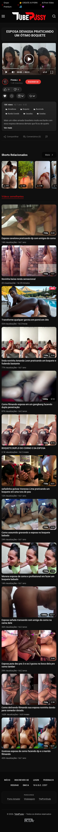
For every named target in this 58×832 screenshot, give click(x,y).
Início (7, 780)
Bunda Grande (13, 114)
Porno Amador (13, 799)
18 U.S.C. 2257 (40, 785)
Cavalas (42, 114)
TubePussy (19, 814)
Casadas (29, 114)
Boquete (26, 109)
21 (9, 89)
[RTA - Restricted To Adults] (29, 820)
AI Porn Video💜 (48, 5)
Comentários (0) (34, 137)
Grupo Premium (7, 5)
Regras (15, 785)
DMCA (26, 785)
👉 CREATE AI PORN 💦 (28, 5)
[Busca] (54, 16)
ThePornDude (45, 799)
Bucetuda (40, 109)
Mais (47, 155)
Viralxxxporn (29, 799)
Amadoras (12, 109)
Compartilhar (13, 137)
